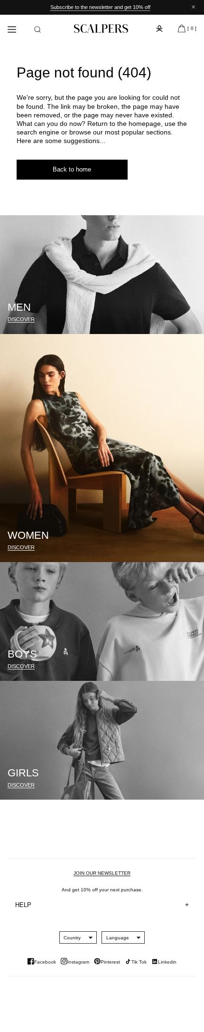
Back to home (72, 169)
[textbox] (72, 937)
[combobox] (72, 937)
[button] (37, 29)
